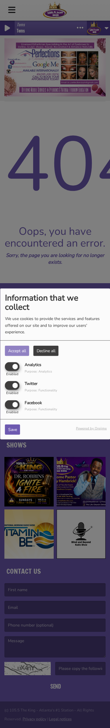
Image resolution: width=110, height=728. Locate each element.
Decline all (46, 351)
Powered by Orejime (91, 428)
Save (12, 429)
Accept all (17, 351)
